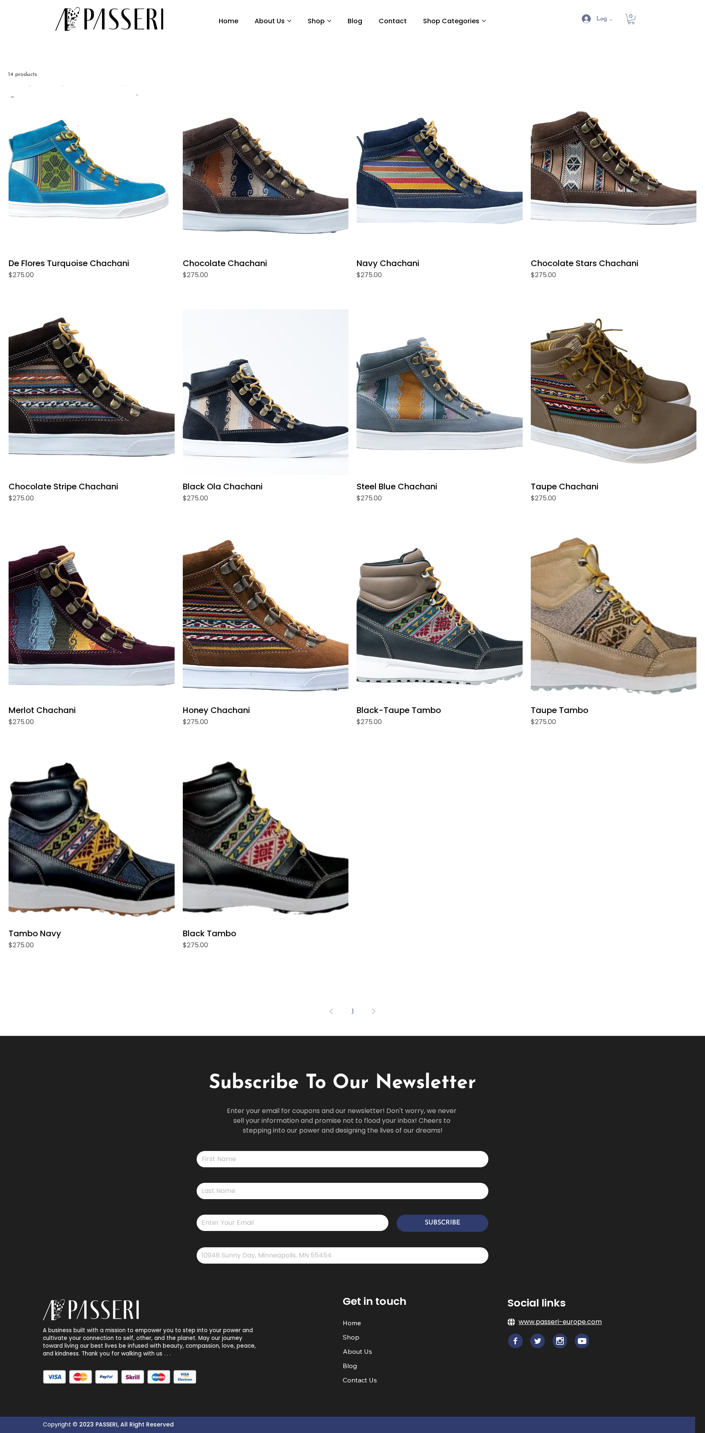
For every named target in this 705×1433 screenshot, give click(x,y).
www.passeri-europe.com (560, 1321)
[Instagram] (559, 1340)
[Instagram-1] (581, 1340)
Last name (206, 1177)
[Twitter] (537, 1340)
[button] (631, 19)
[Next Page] (374, 1011)
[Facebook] (515, 1340)
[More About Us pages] (289, 21)
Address (205, 1242)
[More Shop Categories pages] (484, 21)
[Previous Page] (331, 1011)
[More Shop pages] (329, 21)
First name (206, 1146)
